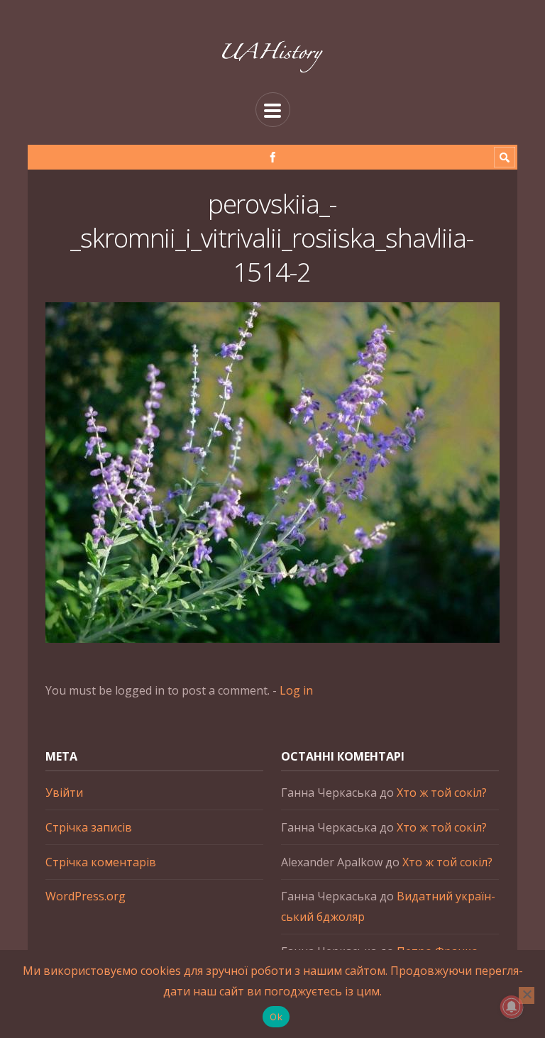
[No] (526, 995)
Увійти (64, 792)
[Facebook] (272, 157)
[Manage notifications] (511, 1006)
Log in (296, 690)
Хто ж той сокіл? (442, 792)
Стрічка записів (88, 827)
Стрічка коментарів (100, 862)
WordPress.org (85, 896)
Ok (276, 1016)
